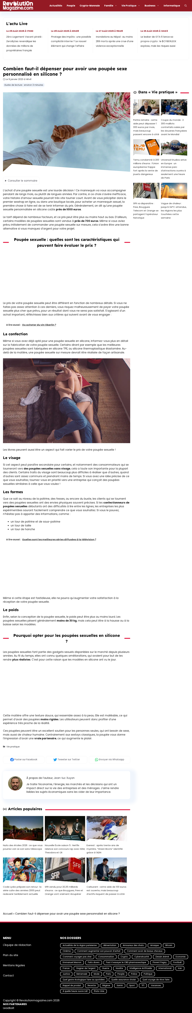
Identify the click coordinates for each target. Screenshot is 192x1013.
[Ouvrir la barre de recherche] (185, 5)
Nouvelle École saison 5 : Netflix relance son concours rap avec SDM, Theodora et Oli (65, 849)
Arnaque (154, 945)
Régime (106, 985)
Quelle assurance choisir (123, 979)
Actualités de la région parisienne (80, 945)
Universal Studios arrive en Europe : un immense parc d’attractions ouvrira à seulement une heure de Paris (174, 168)
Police (134, 974)
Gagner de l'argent (86, 968)
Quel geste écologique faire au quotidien (84, 979)
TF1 (142, 985)
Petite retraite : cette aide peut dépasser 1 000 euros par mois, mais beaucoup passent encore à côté (146, 127)
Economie (181, 956)
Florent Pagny (160, 962)
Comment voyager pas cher (77, 956)
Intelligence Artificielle (141, 968)
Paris (108, 974)
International (165, 968)
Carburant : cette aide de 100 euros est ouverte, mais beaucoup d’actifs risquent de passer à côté (106, 890)
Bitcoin (168, 945)
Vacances (156, 985)
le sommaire (22, 180)
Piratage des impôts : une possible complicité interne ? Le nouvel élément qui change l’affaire (71, 41)
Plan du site (10, 955)
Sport (132, 985)
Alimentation (109, 945)
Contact (8, 975)
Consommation (106, 956)
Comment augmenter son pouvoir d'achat (98, 951)
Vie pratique (13, 746)
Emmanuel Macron (72, 962)
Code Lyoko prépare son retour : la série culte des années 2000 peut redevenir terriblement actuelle (22, 890)
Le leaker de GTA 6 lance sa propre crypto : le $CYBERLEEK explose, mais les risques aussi (158, 41)
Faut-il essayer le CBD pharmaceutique (126, 962)
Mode (96, 974)
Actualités (56, 5)
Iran (180, 968)
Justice (66, 974)
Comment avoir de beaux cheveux (144, 951)
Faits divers (93, 962)
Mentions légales (14, 965)
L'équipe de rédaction (17, 945)
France (66, 968)
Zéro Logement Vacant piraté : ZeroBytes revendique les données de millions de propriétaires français (24, 43)
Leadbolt (8, 1008)
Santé (120, 985)
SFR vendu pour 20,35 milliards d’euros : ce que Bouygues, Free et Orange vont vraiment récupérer (64, 890)
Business (150, 5)
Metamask (81, 974)
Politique (148, 974)
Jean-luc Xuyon (64, 778)
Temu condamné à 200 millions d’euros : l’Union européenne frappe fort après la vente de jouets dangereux (146, 167)
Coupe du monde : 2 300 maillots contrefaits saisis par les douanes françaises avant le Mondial (174, 127)
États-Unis (99, 991)
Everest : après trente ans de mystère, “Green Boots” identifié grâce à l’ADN (105, 849)
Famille (108, 5)
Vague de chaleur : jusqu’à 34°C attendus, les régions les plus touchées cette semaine (174, 210)
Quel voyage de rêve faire (156, 979)
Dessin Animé (162, 956)
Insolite (119, 968)
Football (177, 962)
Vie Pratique (129, 5)
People (71, 5)
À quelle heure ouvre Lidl (75, 991)
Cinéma (67, 951)
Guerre (105, 968)
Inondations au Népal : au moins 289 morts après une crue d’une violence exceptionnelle (114, 41)
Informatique (172, 5)
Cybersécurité (141, 956)
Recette (92, 985)
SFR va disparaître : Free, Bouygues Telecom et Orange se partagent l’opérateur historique (146, 210)
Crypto (124, 956)
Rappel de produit (72, 985)
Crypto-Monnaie (90, 5)
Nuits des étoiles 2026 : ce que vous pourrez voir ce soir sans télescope (23, 847)
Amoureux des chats (133, 945)
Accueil (7, 913)
